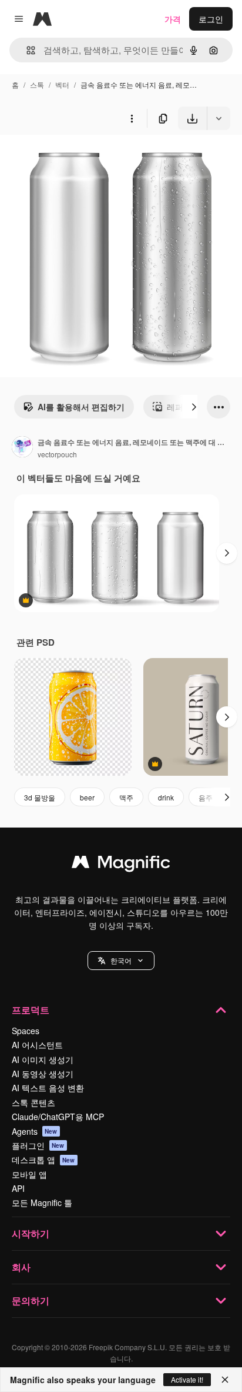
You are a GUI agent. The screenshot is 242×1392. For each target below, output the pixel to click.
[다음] (193, 406)
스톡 (37, 84)
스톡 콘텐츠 (33, 1102)
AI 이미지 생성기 (42, 1059)
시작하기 (30, 1233)
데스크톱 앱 (43, 1159)
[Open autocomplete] (26, 50)
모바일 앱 (29, 1174)
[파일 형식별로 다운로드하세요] (218, 118)
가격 (172, 19)
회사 (21, 1267)
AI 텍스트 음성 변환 (48, 1088)
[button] (121, 960)
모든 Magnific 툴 (42, 1202)
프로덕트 (30, 1009)
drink (166, 797)
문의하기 (30, 1300)
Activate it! (187, 1379)
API (18, 1188)
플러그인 (38, 1145)
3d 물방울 (39, 797)
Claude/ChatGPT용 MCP (58, 1116)
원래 (67, 157)
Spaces (25, 1030)
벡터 (62, 84)
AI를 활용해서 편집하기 (81, 407)
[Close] (225, 1380)
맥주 (126, 797)
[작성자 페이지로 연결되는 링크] (22, 448)
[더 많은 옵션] (131, 118)
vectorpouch (57, 454)
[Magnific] (121, 864)
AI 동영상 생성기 (42, 1073)
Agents (35, 1131)
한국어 (121, 960)
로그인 (211, 19)
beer (87, 797)
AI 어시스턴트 (37, 1045)
